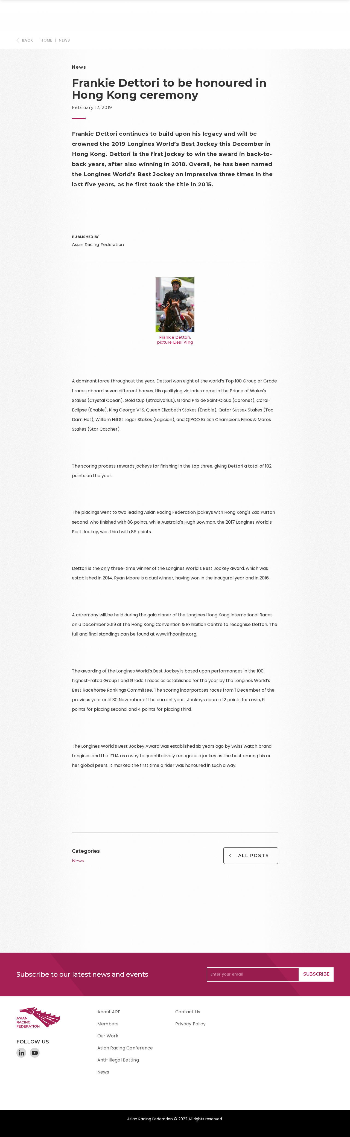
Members (108, 1024)
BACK (27, 40)
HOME (46, 40)
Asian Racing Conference (125, 1048)
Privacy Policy (190, 1024)
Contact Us (187, 1012)
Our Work (107, 1036)
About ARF (108, 1012)
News (64, 40)
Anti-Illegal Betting (118, 1060)
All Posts (253, 855)
